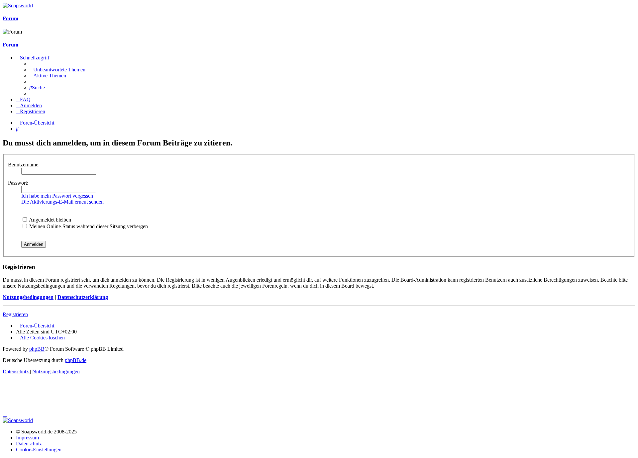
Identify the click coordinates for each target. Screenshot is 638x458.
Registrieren (15, 314)
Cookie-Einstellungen (38, 449)
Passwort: (18, 183)
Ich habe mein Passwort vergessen (57, 196)
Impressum (27, 437)
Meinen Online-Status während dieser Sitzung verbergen (88, 226)
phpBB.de (75, 360)
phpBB (37, 349)
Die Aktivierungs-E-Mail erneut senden (62, 202)
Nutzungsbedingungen (28, 297)
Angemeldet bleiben (49, 220)
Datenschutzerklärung (82, 297)
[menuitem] (57, 69)
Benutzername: (24, 164)
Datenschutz (29, 443)
